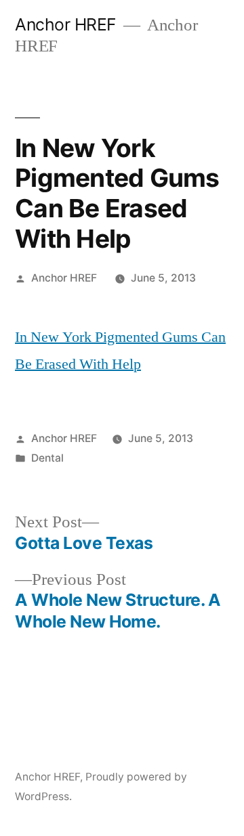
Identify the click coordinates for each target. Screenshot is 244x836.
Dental (47, 458)
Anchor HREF (66, 24)
